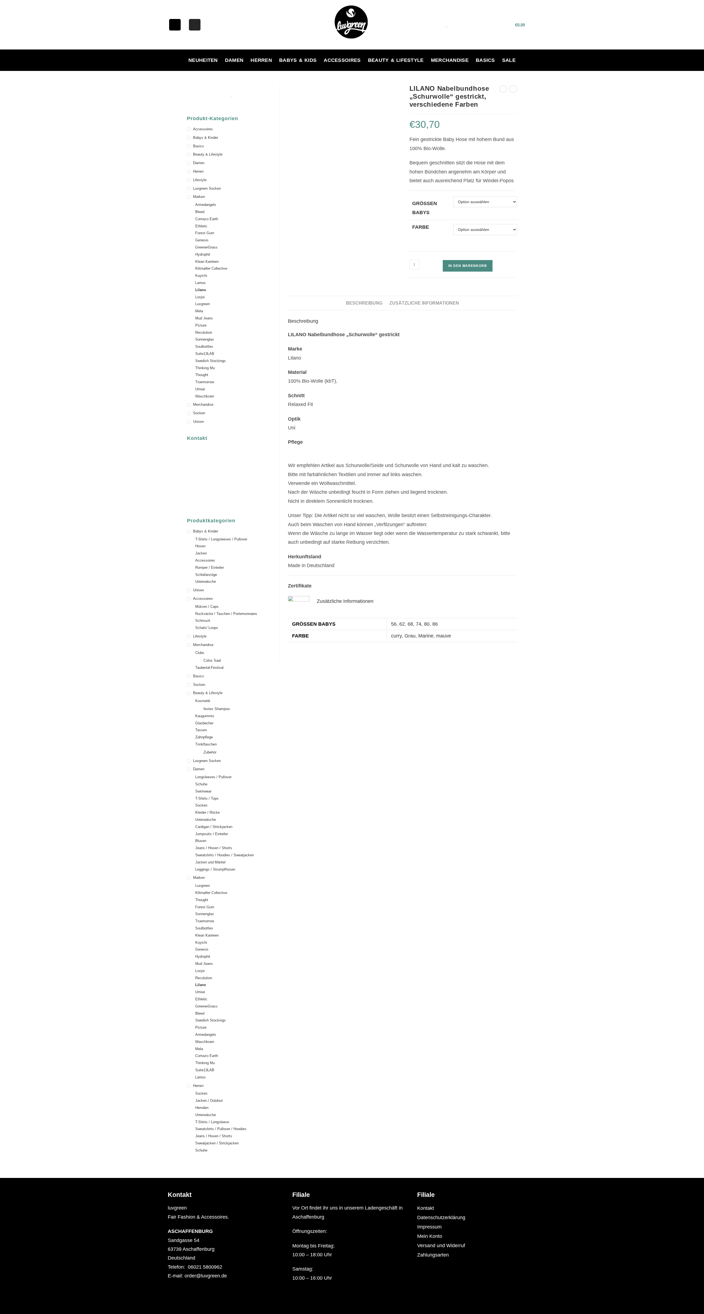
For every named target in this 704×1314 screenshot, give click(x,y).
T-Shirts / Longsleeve (212, 1122)
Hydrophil (202, 254)
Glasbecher (204, 723)
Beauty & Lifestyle (396, 60)
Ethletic (201, 226)
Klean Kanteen (207, 262)
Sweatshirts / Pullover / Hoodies (220, 1129)
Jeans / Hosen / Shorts (213, 848)
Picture (201, 325)
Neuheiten (203, 60)
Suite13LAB (204, 354)
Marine (425, 636)
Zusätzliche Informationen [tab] (424, 302)
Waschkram (204, 396)
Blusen (200, 841)
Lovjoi (200, 297)
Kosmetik (202, 701)
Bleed (199, 212)
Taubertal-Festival (209, 668)
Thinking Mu (205, 368)
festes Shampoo (217, 709)
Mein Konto (429, 1236)
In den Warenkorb (467, 266)
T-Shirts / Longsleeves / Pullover (221, 539)
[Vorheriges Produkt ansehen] (503, 89)
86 (435, 624)
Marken (199, 197)
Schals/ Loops (206, 628)
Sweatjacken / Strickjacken (217, 1143)
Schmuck (202, 621)
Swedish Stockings (210, 361)
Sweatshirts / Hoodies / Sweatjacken (224, 855)
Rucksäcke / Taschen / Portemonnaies (226, 614)
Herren (261, 60)
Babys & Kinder (205, 138)
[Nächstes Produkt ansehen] (513, 89)
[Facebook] (175, 25)
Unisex (198, 421)
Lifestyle (200, 180)
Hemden (201, 1108)
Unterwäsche (205, 581)
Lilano (200, 290)
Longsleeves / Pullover (213, 777)
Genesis (201, 240)
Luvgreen (202, 304)
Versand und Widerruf (441, 1245)
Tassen (201, 730)
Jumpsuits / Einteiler (211, 834)
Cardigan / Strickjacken (213, 827)
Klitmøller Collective (211, 268)
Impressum (429, 1227)
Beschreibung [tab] (364, 302)
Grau (410, 636)
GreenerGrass (206, 247)
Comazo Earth (206, 219)
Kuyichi (201, 276)
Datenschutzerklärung (441, 1217)
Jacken (201, 553)
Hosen (200, 546)
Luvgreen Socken (207, 188)
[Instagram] (195, 25)
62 (402, 624)
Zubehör (210, 752)
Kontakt (425, 1208)
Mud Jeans (204, 318)
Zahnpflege (204, 737)
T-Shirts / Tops (207, 798)
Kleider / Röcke (207, 812)
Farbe (420, 227)
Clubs (199, 653)
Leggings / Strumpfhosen (215, 869)
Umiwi (200, 389)
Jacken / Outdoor (209, 1100)
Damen (234, 60)
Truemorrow (204, 382)
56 (394, 624)
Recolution (203, 332)
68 (410, 624)
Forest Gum (204, 233)
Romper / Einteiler (209, 567)
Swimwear (203, 791)
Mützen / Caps (207, 606)
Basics (485, 60)
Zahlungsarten (433, 1255)
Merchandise (450, 60)
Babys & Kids (298, 60)
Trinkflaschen (206, 744)
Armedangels (205, 205)
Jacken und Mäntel (210, 862)
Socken (199, 413)
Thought (201, 375)
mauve (443, 636)
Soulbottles (204, 346)
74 (418, 624)
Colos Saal (212, 660)
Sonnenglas (204, 339)
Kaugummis (204, 716)
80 (427, 624)
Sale (509, 60)
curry (396, 636)
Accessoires (342, 60)
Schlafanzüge (206, 575)
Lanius (200, 283)
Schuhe (201, 784)
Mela (199, 311)
